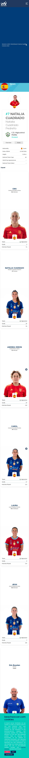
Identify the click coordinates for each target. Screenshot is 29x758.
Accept (7, 751)
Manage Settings (9, 754)
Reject (13, 751)
